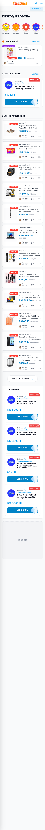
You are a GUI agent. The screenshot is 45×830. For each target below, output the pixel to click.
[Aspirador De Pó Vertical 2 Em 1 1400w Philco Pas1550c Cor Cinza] (22, 213)
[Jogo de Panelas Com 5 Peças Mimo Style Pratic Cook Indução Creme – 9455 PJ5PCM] (22, 130)
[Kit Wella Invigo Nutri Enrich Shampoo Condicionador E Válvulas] (22, 320)
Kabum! (18, 82)
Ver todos (36, 74)
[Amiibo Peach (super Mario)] (22, 55)
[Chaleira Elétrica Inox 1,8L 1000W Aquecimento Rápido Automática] (22, 362)
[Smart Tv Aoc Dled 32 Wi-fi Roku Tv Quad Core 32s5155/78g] (22, 151)
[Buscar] (36, 3)
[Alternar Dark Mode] (41, 3)
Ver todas (36, 41)
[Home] (20, 3)
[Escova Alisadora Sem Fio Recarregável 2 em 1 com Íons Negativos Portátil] (22, 278)
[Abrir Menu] (3, 3)
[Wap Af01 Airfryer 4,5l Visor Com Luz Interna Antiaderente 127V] (22, 172)
